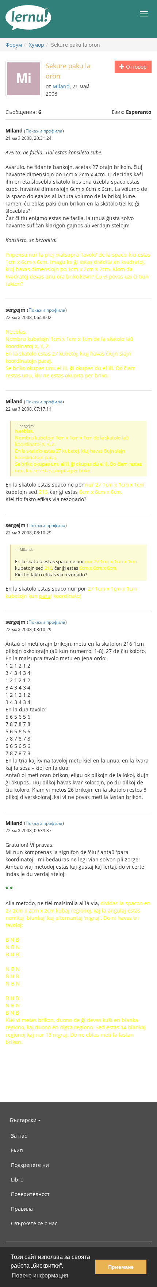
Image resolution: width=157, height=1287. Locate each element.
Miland (61, 86)
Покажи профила (44, 131)
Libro (17, 1179)
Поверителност (30, 1194)
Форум (13, 44)
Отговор (136, 66)
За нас (19, 1135)
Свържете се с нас (34, 1223)
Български (24, 1120)
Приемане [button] (121, 1267)
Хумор (36, 44)
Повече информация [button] (40, 1275)
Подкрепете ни (30, 1164)
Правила (22, 1208)
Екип (17, 1150)
